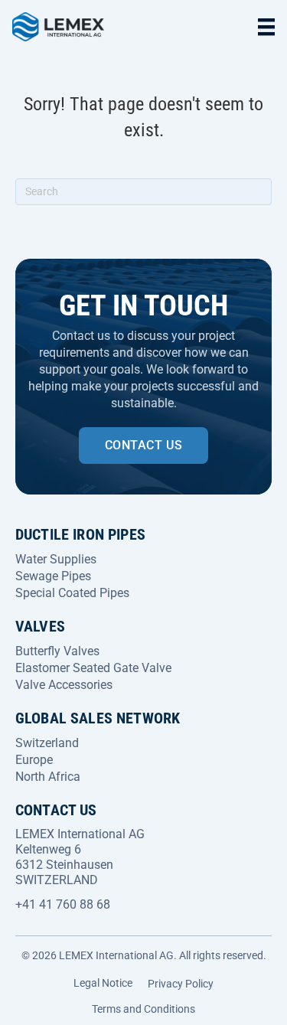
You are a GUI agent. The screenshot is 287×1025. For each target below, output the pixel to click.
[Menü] (266, 26)
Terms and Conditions (143, 1009)
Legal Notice (102, 983)
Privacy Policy (181, 984)
